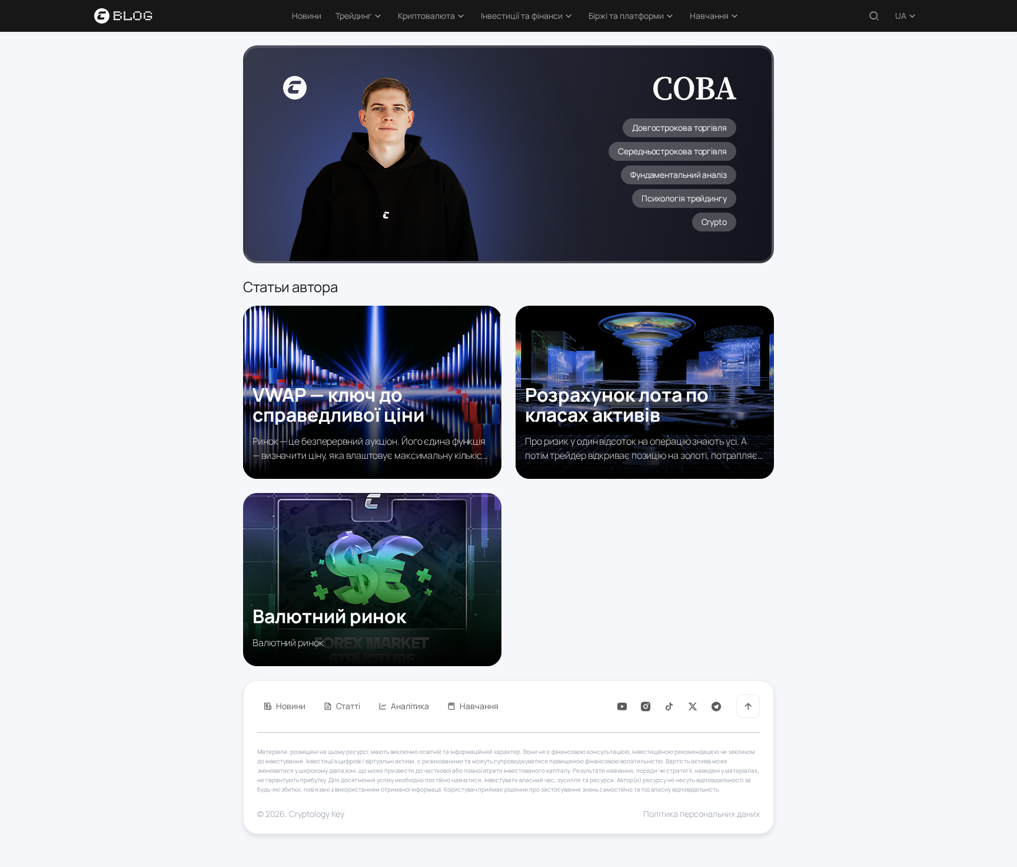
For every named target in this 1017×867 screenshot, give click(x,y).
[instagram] (645, 706)
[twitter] (692, 706)
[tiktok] (669, 706)
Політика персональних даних (701, 813)
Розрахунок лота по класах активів (617, 405)
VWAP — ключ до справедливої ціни (338, 405)
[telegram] (716, 706)
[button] (359, 15)
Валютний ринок (329, 616)
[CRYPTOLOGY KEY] (131, 15)
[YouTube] (622, 706)
